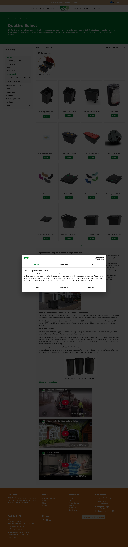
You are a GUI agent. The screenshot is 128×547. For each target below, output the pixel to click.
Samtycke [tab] (36, 264)
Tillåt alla (91, 287)
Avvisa (37, 287)
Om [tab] (92, 264)
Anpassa (63, 287)
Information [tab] (64, 264)
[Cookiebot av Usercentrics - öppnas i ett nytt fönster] (96, 258)
